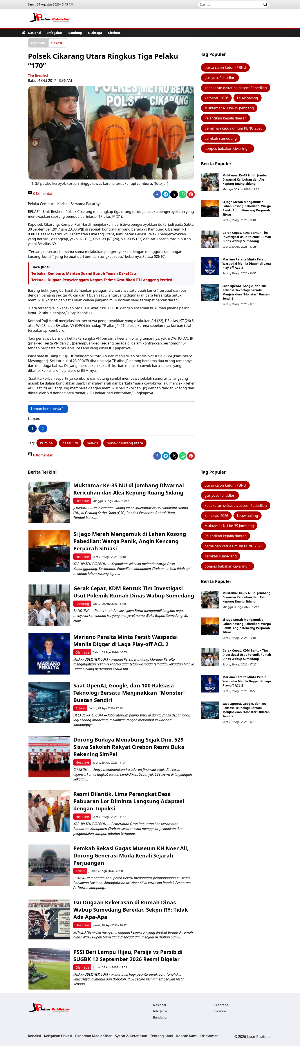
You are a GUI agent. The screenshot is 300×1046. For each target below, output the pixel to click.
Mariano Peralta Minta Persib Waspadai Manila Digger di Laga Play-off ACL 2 (246, 263)
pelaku (92, 443)
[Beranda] (23, 32)
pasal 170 (70, 443)
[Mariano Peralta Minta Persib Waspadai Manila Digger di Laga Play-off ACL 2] (210, 266)
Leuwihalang (247, 97)
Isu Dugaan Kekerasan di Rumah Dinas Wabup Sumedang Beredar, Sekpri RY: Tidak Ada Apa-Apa (130, 909)
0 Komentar (42, 193)
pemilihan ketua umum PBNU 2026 (233, 128)
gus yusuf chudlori (219, 77)
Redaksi (34, 1035)
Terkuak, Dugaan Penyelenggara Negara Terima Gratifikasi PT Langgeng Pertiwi (101, 279)
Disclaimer (209, 1035)
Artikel (80, 708)
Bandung (75, 33)
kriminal (47, 443)
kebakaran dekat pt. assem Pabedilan (235, 87)
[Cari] (265, 4)
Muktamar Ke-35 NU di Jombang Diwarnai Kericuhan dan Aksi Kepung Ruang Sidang (246, 179)
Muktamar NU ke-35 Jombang (229, 108)
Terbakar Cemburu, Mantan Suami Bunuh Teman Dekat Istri (84, 273)
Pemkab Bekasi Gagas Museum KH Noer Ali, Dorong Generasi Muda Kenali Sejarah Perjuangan (130, 855)
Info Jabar (54, 33)
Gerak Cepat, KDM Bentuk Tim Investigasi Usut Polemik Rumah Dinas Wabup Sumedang (246, 237)
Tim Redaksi (38, 75)
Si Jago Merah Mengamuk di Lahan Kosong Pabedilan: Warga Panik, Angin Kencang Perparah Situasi (246, 208)
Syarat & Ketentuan (131, 1035)
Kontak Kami (186, 1035)
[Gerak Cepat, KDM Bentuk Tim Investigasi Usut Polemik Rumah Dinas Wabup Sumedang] (210, 239)
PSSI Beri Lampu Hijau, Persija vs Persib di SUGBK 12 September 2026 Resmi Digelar (128, 955)
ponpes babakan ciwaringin (227, 148)
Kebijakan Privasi (58, 1035)
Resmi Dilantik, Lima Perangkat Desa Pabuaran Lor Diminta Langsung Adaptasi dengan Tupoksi (128, 801)
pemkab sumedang (220, 138)
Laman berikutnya (46, 408)
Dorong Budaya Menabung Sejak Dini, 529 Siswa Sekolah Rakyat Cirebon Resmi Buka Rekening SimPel (128, 747)
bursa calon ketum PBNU (225, 67)
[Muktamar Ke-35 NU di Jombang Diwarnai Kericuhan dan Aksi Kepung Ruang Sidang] (210, 182)
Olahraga (95, 33)
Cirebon (114, 33)
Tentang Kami (161, 1035)
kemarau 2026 (216, 97)
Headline (82, 501)
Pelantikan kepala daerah (225, 118)
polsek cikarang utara (125, 443)
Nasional (34, 33)
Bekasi (56, 42)
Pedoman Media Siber (93, 1035)
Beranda (38, 42)
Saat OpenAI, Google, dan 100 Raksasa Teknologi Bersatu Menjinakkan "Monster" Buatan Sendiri (246, 292)
